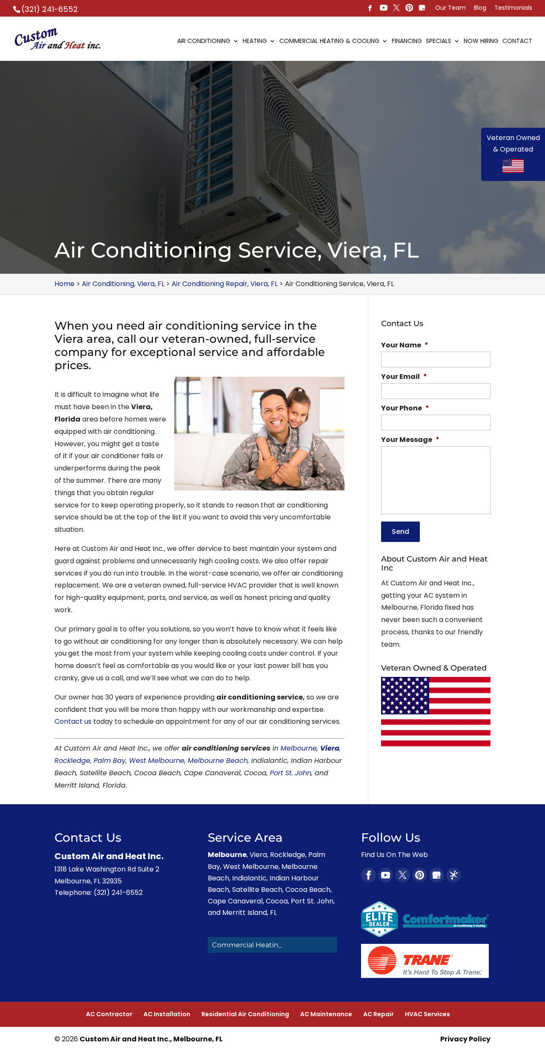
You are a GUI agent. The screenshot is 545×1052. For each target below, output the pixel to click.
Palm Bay (110, 760)
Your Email (404, 377)
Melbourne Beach (218, 760)
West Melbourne (156, 760)
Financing (407, 41)
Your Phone (405, 408)
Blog (480, 8)
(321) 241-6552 (49, 9)
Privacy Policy (465, 1039)
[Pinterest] (396, 8)
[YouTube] (383, 8)
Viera (329, 748)
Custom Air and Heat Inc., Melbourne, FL (151, 1039)
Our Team (450, 8)
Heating (255, 41)
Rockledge (72, 760)
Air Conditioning (203, 41)
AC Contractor (109, 1014)
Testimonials (513, 8)
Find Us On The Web (394, 855)
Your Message (410, 440)
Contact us (73, 721)
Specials (438, 41)
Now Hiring (481, 41)
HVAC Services (427, 1014)
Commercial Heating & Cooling (329, 41)
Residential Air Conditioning (245, 1014)
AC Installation (166, 1014)
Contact (517, 41)
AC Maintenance (326, 1014)
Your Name (404, 345)
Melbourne (299, 748)
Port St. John (290, 773)
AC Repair (378, 1014)
